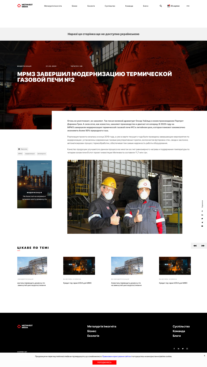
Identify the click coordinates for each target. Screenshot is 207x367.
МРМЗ (20, 153)
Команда (129, 6)
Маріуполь (24, 149)
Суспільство (110, 6)
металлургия (41, 153)
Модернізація (24, 66)
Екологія (91, 6)
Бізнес (74, 6)
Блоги (145, 6)
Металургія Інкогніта (53, 6)
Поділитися (202, 203)
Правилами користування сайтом (116, 356)
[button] (195, 246)
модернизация (30, 153)
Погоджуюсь (104, 362)
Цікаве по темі (33, 247)
